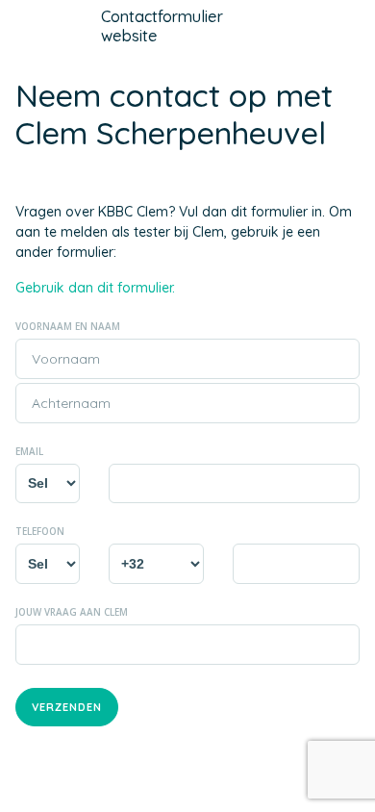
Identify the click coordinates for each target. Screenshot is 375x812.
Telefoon (39, 531)
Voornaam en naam (67, 326)
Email (29, 451)
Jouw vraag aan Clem (71, 612)
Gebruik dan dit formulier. (95, 287)
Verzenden (67, 707)
